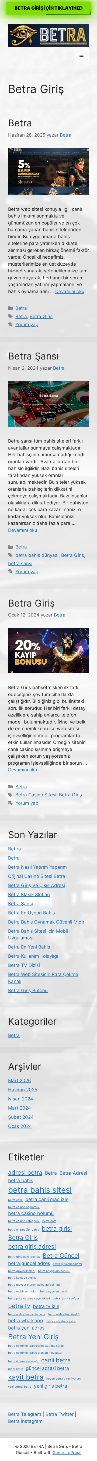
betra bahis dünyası (36, 555)
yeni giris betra (50, 1386)
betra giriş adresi (32, 1246)
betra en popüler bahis (23, 1229)
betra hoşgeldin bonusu (54, 1271)
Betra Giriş (41, 316)
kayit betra (26, 1377)
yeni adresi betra (19, 1386)
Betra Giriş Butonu (28, 990)
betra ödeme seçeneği (23, 1361)
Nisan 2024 (20, 1099)
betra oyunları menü (53, 1291)
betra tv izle (46, 1306)
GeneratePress (67, 1452)
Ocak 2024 (20, 1126)
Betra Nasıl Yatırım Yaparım (37, 867)
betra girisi (57, 1228)
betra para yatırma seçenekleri (29, 1298)
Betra (20, 123)
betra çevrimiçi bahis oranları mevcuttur (35, 1353)
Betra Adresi (73, 1173)
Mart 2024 (19, 1108)
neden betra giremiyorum (63, 1378)
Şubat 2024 (21, 1117)
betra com (49, 1221)
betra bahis (20, 1180)
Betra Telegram (24, 1414)
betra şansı (20, 563)
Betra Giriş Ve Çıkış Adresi (36, 885)
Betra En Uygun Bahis (31, 912)
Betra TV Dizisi (24, 965)
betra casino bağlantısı (24, 1207)
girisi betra (15, 1369)
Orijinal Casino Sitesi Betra (36, 876)
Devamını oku (69, 291)
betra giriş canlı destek (24, 1257)
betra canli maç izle (46, 1199)
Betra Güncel (61, 1255)
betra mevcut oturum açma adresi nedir (35, 1285)
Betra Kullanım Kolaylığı (33, 956)
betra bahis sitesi (40, 1190)
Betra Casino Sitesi (35, 794)
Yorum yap (26, 324)
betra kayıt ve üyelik (22, 1278)
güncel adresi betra (47, 1368)
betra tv (19, 1305)
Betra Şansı (33, 356)
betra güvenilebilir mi (67, 1264)
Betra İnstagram (25, 1421)
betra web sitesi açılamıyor (26, 1314)
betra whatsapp (25, 1320)
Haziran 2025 (22, 1089)
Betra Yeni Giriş (33, 1336)
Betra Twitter (60, 1414)
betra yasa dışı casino (61, 1321)
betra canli (15, 1200)
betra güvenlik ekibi (21, 1271)
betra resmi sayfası (66, 1298)
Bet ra (14, 848)
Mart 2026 (19, 1080)
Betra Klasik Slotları (29, 894)
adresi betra (25, 1172)
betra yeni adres (26, 1328)
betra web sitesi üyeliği (64, 1314)
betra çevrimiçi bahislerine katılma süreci (36, 1346)
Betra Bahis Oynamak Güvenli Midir (46, 922)
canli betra (56, 1360)
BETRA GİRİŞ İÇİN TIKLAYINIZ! (49, 8)
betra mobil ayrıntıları (22, 1291)
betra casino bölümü (31, 1213)
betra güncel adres (29, 1263)
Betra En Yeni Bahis (29, 947)
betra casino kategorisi (24, 1221)
